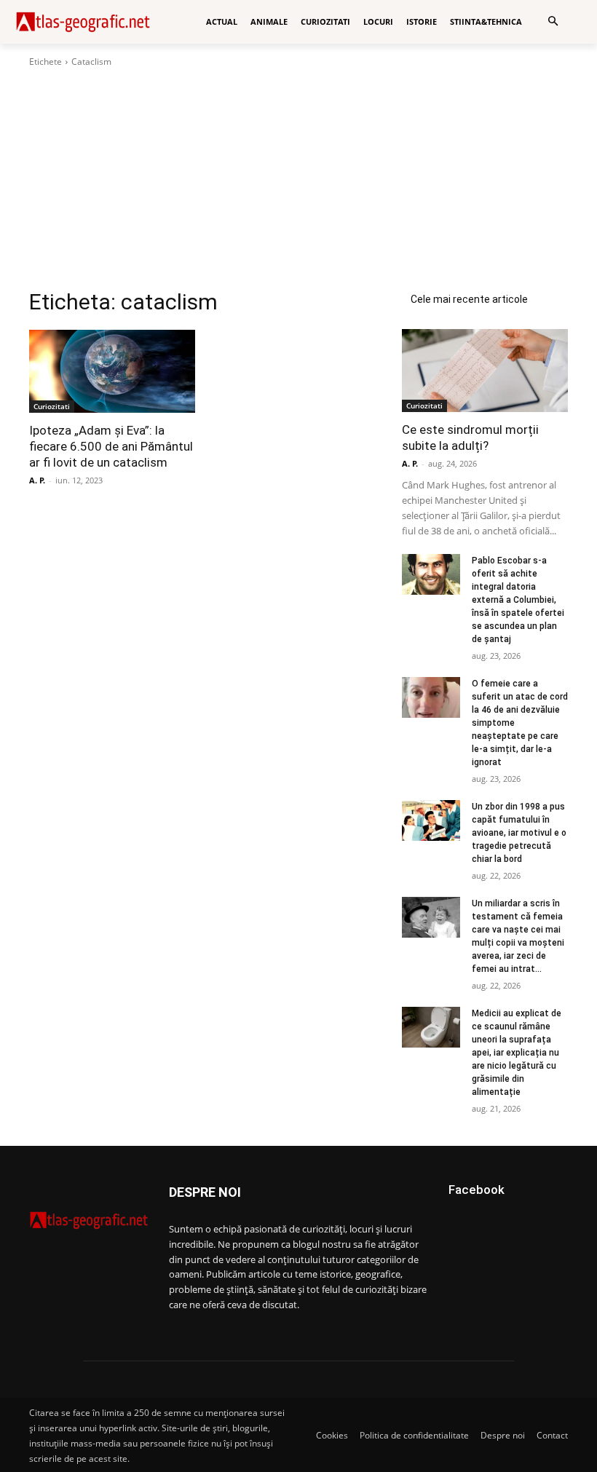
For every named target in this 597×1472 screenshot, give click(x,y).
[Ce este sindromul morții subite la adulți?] (485, 370)
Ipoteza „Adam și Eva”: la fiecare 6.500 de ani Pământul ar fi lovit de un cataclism (111, 446)
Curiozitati (51, 406)
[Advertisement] (298, 178)
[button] (553, 22)
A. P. (37, 480)
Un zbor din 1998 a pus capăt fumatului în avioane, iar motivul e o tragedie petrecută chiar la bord (519, 833)
